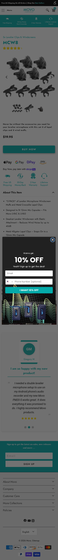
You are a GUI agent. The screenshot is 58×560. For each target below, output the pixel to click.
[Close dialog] (53, 240)
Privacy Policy (16, 307)
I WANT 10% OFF (29, 290)
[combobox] (9, 281)
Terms (25, 307)
